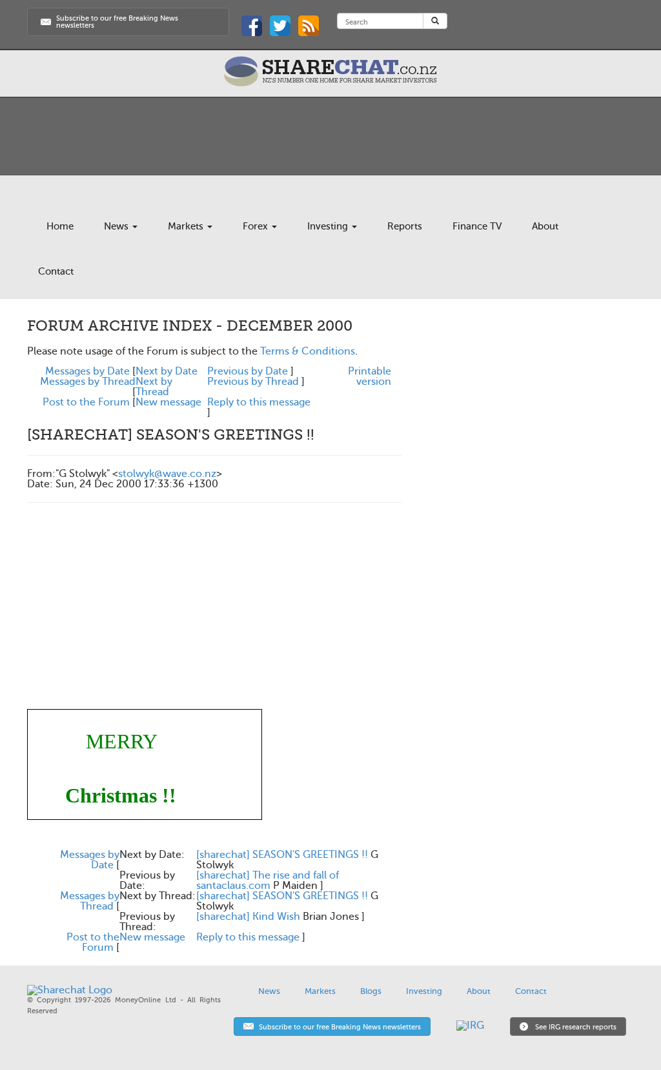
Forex (256, 226)
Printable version (369, 376)
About (545, 226)
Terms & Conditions (307, 351)
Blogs (370, 991)
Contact (56, 271)
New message (168, 402)
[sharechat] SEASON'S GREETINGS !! (282, 855)
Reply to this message (258, 402)
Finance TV (477, 226)
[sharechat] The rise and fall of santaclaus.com (267, 880)
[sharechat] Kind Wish (248, 916)
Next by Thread (154, 387)
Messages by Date (87, 371)
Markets (187, 226)
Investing (329, 226)
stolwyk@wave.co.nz (167, 474)
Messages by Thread (88, 381)
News (117, 226)
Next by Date (167, 371)
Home (60, 226)
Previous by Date (247, 371)
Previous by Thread (253, 381)
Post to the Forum (86, 402)
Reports (404, 226)
